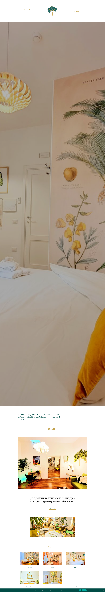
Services (22, 1)
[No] (103, 590)
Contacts (82, 1)
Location (67, 1)
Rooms (36, 1)
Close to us (51, 1)
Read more (84, 590)
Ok (80, 590)
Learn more (52, 508)
